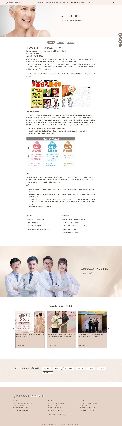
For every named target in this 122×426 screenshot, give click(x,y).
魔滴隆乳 (46, 368)
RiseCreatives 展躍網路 (73, 424)
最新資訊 (48, 2)
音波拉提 (101, 368)
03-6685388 (58, 408)
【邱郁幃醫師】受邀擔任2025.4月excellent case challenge (92, 335)
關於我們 (40, 2)
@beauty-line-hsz (57, 410)
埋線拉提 (80, 368)
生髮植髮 (82, 2)
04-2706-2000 (90, 408)
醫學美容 (65, 2)
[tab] (51, 42)
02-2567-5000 (23, 408)
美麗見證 (90, 2)
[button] (114, 2)
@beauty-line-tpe (23, 410)
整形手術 (57, 2)
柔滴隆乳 (57, 368)
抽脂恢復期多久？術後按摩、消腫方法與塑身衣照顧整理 (29, 335)
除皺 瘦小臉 (47, 373)
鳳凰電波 (91, 368)
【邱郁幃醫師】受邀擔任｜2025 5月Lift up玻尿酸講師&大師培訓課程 (61, 335)
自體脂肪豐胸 (68, 368)
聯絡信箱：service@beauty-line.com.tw (61, 415)
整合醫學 (73, 2)
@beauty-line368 (89, 410)
